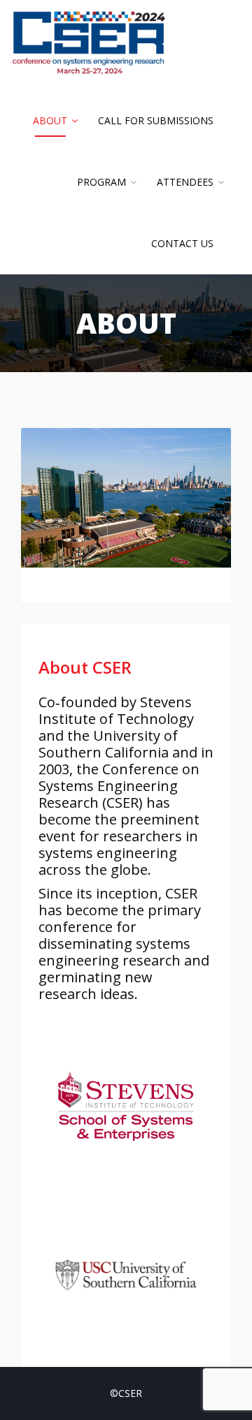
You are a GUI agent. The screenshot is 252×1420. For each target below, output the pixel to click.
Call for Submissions (156, 120)
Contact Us (182, 243)
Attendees (185, 181)
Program (101, 181)
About (50, 120)
